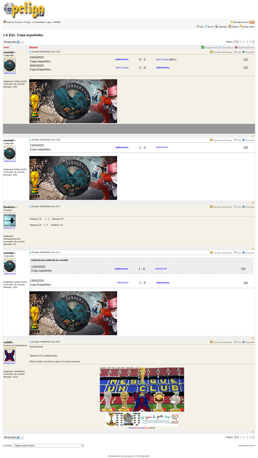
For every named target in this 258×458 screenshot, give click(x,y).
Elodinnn (9, 207)
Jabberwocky (10, 73)
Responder (10, 41)
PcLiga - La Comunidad (34, 22)
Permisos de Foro (246, 446)
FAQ (201, 27)
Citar (239, 52)
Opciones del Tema (245, 48)
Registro (235, 27)
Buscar (211, 27)
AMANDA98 (162, 147)
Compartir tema (211, 48)
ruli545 (8, 342)
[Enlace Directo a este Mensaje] (30, 52)
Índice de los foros (14, 22)
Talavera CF (9, 228)
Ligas (49, 22)
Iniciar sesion (248, 27)
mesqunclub (9, 363)
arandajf (9, 52)
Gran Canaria (162, 59)
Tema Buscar (228, 48)
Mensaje (33, 47)
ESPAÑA (57, 22)
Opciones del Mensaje (222, 52)
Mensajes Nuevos (241, 22)
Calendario (222, 27)
